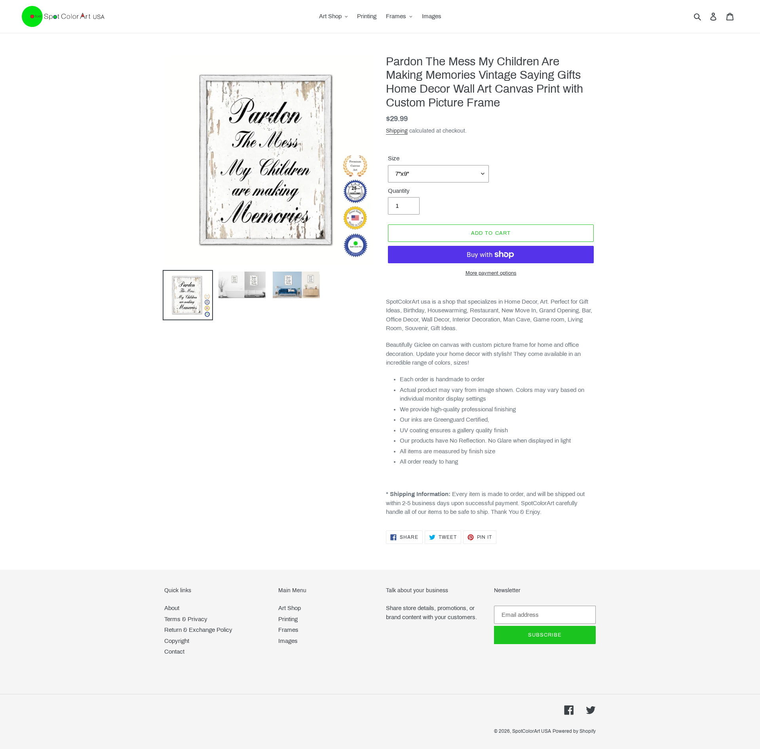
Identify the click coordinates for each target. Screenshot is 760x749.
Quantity (399, 191)
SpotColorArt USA (531, 731)
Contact (174, 651)
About (171, 608)
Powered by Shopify (574, 731)
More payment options (491, 273)
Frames (288, 630)
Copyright (176, 641)
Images (288, 641)
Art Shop (289, 608)
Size (393, 158)
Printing (288, 619)
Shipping (397, 131)
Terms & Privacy (185, 619)
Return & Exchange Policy (198, 630)
